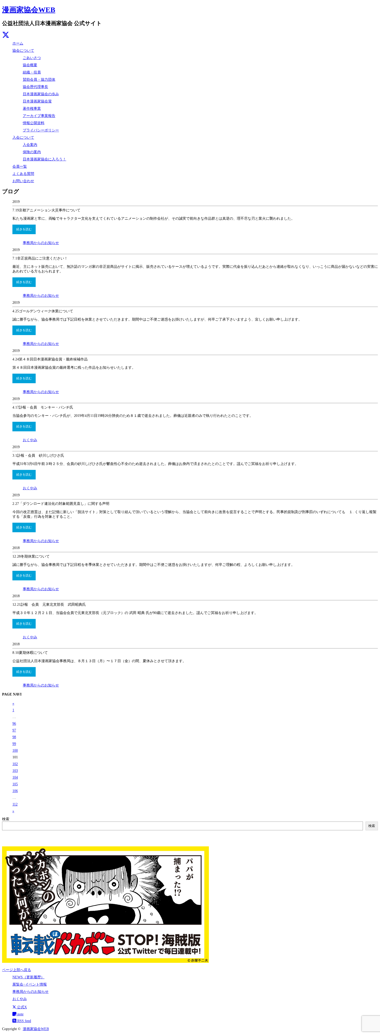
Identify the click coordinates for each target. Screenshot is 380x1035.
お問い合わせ (23, 181)
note (20, 1014)
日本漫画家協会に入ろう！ (44, 159)
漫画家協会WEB (28, 10)
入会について (23, 137)
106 (15, 791)
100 (15, 750)
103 (15, 771)
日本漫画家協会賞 (37, 101)
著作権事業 (32, 108)
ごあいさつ (32, 58)
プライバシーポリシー (41, 130)
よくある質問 (23, 174)
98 (14, 737)
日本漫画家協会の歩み (41, 94)
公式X (21, 1007)
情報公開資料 (33, 123)
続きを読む (24, 229)
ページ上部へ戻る (16, 970)
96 (14, 724)
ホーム (17, 43)
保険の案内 (32, 152)
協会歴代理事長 (35, 87)
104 (15, 777)
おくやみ (30, 440)
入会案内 (30, 145)
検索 (5, 819)
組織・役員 (32, 72)
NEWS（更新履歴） (28, 977)
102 (15, 764)
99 (14, 744)
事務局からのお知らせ (41, 243)
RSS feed (23, 1021)
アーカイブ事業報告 (39, 116)
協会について (23, 51)
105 (15, 784)
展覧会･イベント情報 (29, 984)
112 (15, 804)
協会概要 (30, 65)
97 (14, 730)
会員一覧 (19, 166)
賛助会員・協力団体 (39, 80)
